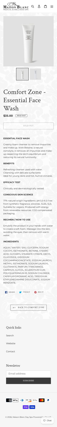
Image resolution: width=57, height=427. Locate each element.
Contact (10, 351)
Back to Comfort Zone (30, 307)
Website (10, 343)
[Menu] (52, 6)
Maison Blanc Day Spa (23, 417)
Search (10, 335)
